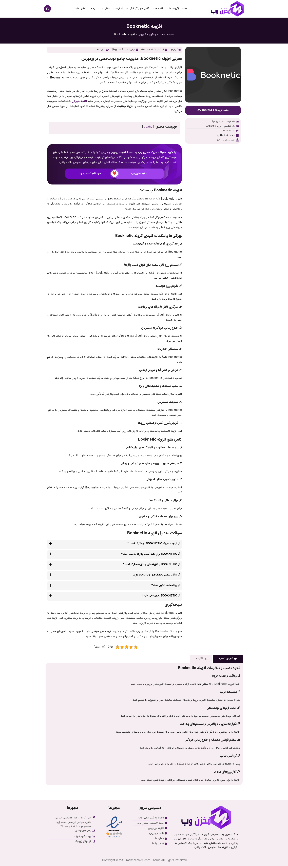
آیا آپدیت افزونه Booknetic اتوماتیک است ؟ (153, 543)
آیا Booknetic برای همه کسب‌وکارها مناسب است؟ (150, 554)
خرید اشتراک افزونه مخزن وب (155, 152)
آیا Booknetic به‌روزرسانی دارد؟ (161, 595)
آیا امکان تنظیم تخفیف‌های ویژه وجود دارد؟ (156, 575)
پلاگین (152, 34)
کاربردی (142, 34)
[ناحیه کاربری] (47, 8)
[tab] (228, 659)
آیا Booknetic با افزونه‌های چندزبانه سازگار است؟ (151, 564)
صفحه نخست (166, 34)
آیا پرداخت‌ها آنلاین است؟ (165, 585)
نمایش (148, 127)
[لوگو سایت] (227, 9)
